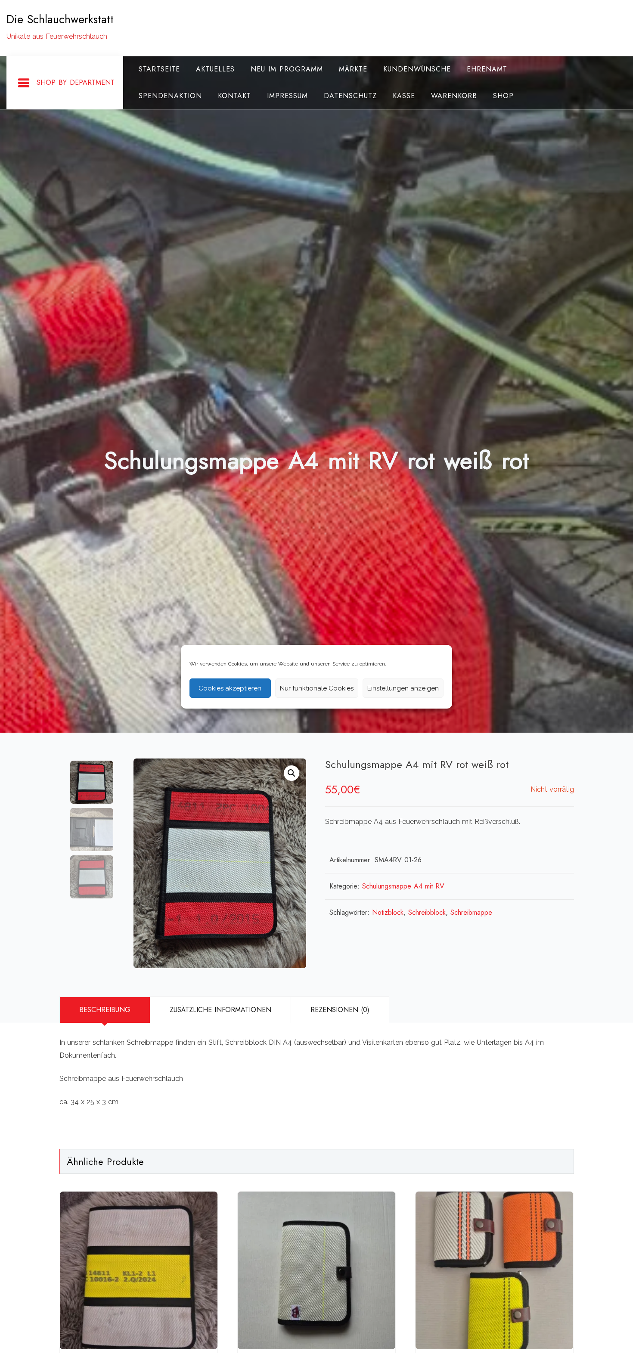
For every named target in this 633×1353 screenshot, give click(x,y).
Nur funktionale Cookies (317, 688)
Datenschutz (350, 96)
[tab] (104, 1010)
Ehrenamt (487, 69)
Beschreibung (104, 1010)
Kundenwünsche (417, 69)
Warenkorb (454, 96)
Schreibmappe (471, 912)
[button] (291, 773)
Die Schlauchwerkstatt (60, 19)
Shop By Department (76, 82)
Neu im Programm (287, 69)
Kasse (404, 96)
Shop (503, 96)
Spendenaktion (170, 96)
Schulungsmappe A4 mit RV (403, 886)
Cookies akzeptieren (230, 688)
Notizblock (387, 912)
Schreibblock (427, 912)
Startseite (159, 69)
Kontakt (234, 96)
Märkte (353, 69)
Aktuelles (215, 69)
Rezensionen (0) (339, 1010)
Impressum (287, 96)
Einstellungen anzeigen (403, 688)
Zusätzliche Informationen (220, 1010)
